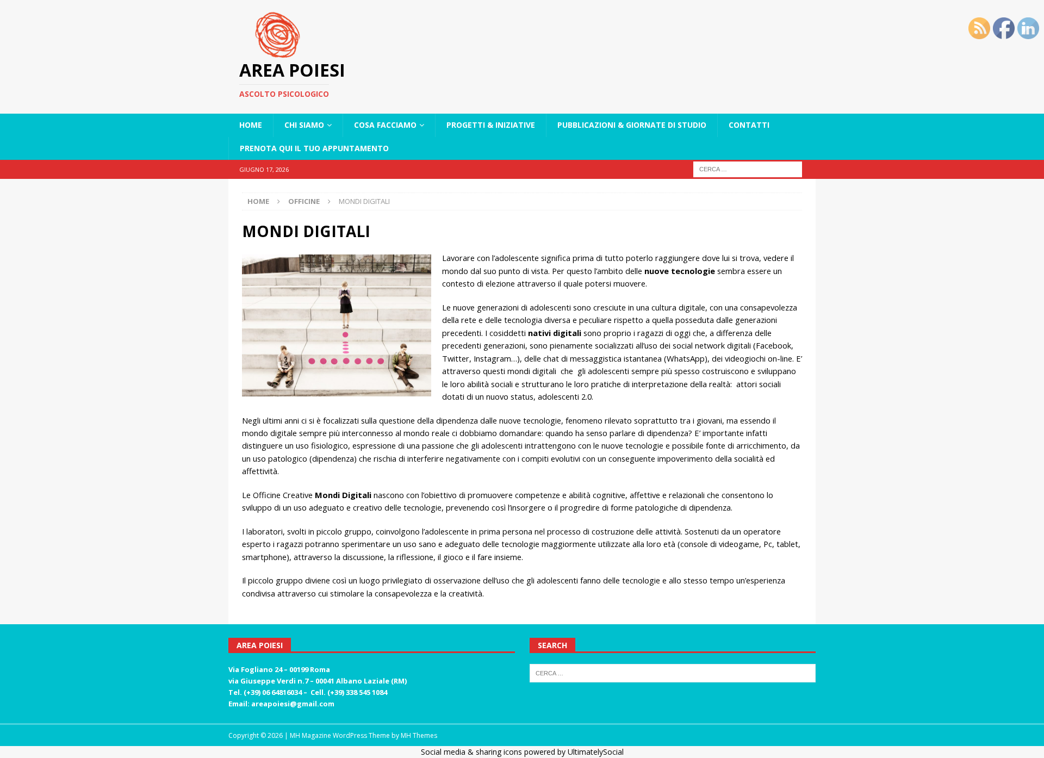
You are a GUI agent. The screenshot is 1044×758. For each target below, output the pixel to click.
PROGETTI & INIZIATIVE (490, 125)
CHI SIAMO (304, 125)
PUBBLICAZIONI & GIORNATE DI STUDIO (631, 125)
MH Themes (419, 735)
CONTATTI (749, 125)
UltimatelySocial (596, 752)
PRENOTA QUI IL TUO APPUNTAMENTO (314, 148)
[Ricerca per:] (747, 168)
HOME (250, 125)
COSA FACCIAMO (385, 125)
